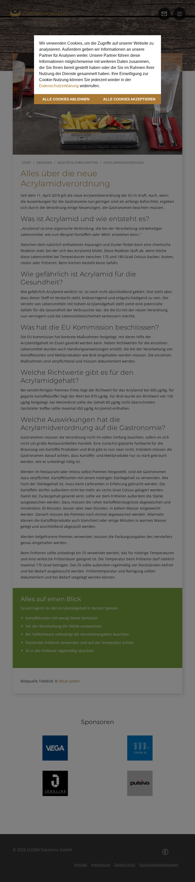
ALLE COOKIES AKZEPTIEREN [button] (129, 99)
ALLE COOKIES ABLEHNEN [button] (65, 99)
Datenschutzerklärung (59, 86)
